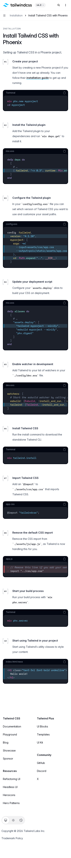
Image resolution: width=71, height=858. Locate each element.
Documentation (12, 726)
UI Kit (40, 742)
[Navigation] (65, 5)
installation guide (37, 77)
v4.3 (39, 5)
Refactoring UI (11, 778)
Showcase (9, 750)
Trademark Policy (12, 838)
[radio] (5, 820)
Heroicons (9, 795)
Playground (10, 734)
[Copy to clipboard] (64, 93)
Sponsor (8, 758)
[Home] (17, 5)
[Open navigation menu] (4, 15)
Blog (5, 742)
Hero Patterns (11, 803)
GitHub (41, 762)
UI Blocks (42, 726)
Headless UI (10, 787)
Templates (43, 734)
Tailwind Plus (45, 718)
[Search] (58, 5)
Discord (41, 770)
